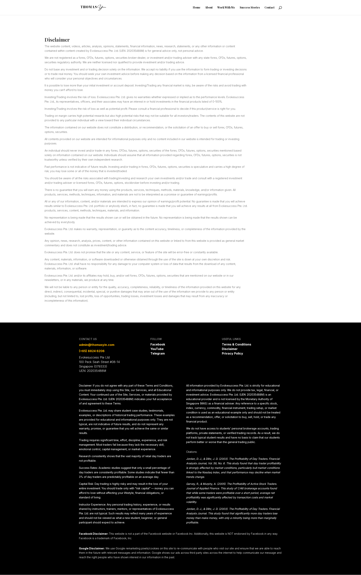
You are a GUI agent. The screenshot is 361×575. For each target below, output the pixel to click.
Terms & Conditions (236, 344)
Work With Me (226, 7)
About (209, 7)
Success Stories (250, 7)
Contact (270, 7)
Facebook (157, 344)
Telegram (157, 353)
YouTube (157, 349)
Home (196, 7)
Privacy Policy (232, 353)
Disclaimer (230, 349)
